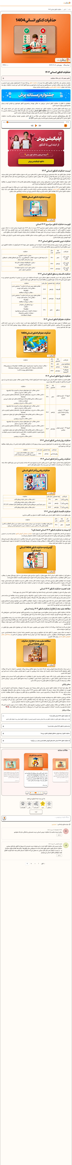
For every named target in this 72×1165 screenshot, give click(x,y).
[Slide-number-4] (36, 792)
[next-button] (27, 792)
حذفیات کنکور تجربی (55, 87)
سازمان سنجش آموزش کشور (24, 534)
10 (31, 864)
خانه (69, 9)
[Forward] (39, 125)
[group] (36, 124)
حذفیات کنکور (33, 83)
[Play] (36, 125)
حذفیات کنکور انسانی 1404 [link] (54, 9)
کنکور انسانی (56, 189)
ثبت (36, 812)
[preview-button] (45, 792)
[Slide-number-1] (42, 792)
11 (27, 864)
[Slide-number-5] (33, 792)
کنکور (65, 9)
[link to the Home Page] (67, 3)
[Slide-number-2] (40, 792)
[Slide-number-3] (38, 792)
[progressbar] (35, 122)
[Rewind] (32, 125)
